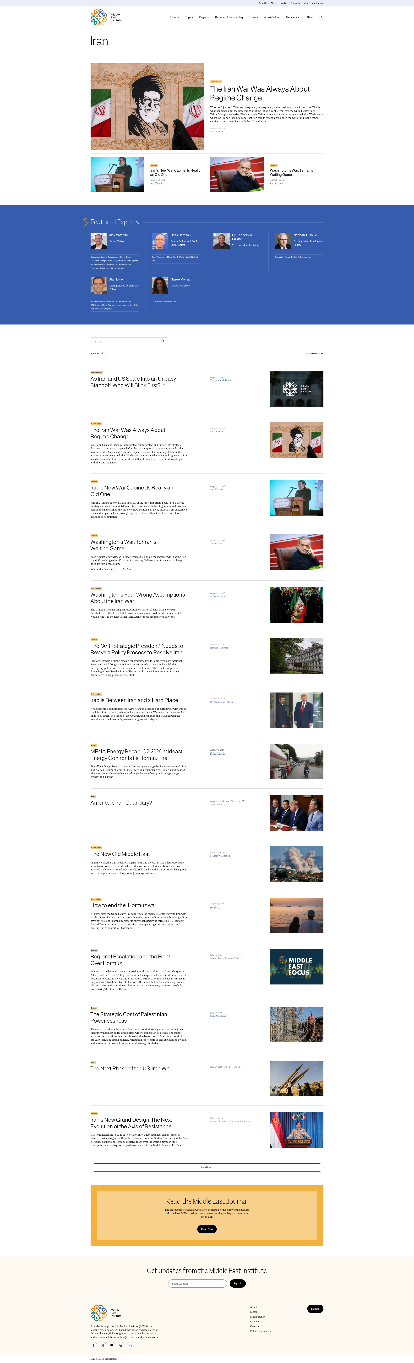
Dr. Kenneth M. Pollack (221, 702)
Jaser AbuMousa (218, 1016)
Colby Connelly (217, 753)
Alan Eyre (215, 907)
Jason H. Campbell (219, 647)
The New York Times (220, 380)
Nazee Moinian (217, 596)
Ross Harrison (217, 131)
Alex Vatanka (156, 183)
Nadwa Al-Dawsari (219, 1121)
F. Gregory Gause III (220, 855)
